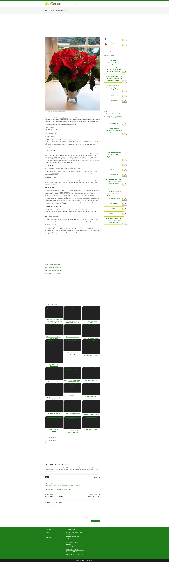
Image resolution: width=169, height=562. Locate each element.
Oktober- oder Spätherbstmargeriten (53, 267)
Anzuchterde (82, 209)
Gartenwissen (61, 489)
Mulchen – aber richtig (53, 381)
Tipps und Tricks (67, 489)
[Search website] (123, 4)
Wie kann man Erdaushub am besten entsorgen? (53, 337)
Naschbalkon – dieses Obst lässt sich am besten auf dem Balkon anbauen (54, 321)
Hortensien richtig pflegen (91, 429)
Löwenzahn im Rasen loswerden (91, 414)
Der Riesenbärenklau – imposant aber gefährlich (72, 321)
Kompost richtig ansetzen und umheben (72, 414)
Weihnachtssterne (64, 117)
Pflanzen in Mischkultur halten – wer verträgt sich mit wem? (72, 380)
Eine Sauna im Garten (70, 546)
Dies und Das (55, 489)
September (66, 192)
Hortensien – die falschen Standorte (91, 321)
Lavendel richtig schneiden (91, 355)
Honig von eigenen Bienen (72, 337)
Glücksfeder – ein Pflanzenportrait (53, 365)
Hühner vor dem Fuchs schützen (72, 353)
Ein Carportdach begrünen (53, 413)
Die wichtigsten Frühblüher (72, 549)
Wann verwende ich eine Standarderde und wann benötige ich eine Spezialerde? (74, 542)
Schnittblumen (55, 173)
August (61, 192)
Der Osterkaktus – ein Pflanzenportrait (53, 273)
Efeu (84, 168)
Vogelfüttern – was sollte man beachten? (112, 113)
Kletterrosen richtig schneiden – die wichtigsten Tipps (72, 431)
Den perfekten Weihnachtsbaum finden (53, 270)
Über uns (48, 532)
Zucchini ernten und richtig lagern (54, 398)
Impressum (48, 535)
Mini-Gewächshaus (63, 227)
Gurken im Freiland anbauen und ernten (72, 394)
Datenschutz (48, 537)
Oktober (96, 160)
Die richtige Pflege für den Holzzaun (91, 381)
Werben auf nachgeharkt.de (52, 540)
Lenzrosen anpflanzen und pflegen (53, 430)
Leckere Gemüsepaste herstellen (91, 397)
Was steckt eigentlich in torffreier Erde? (74, 551)
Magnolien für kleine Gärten (91, 338)
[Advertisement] (84, 27)
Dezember (47, 162)
